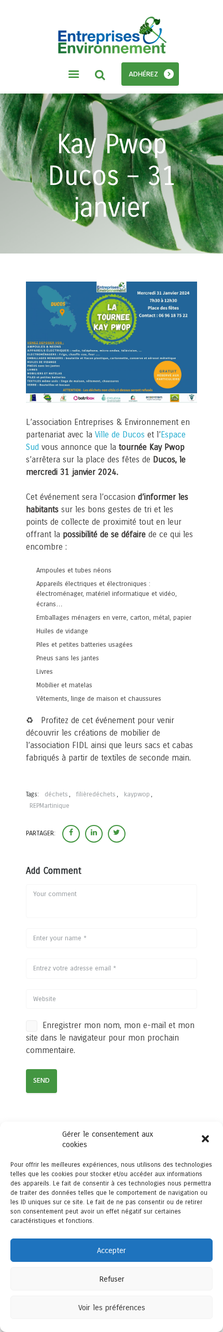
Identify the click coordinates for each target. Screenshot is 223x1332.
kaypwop (137, 794)
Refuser (111, 1279)
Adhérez (143, 75)
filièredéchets (96, 794)
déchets (56, 794)
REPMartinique (49, 806)
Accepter (111, 1250)
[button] (206, 1140)
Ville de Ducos (121, 434)
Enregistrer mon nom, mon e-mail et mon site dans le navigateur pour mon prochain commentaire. (110, 1037)
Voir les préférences (111, 1307)
